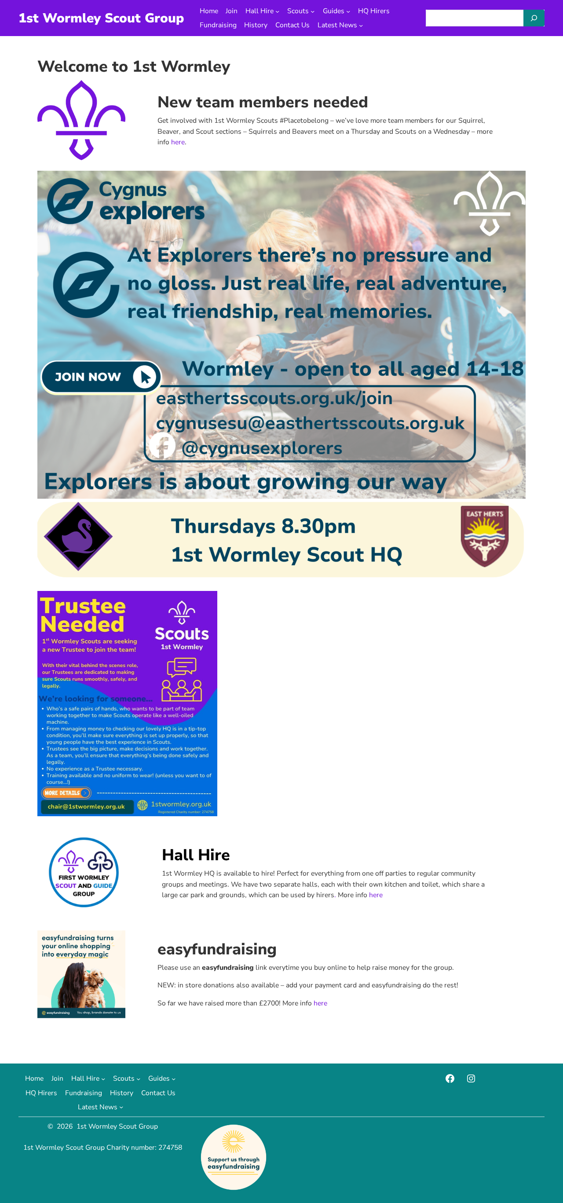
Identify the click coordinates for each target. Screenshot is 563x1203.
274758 (170, 1147)
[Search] (534, 18)
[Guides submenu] (348, 11)
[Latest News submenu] (361, 25)
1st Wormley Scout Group (101, 18)
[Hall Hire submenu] (277, 11)
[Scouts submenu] (312, 11)
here (178, 142)
